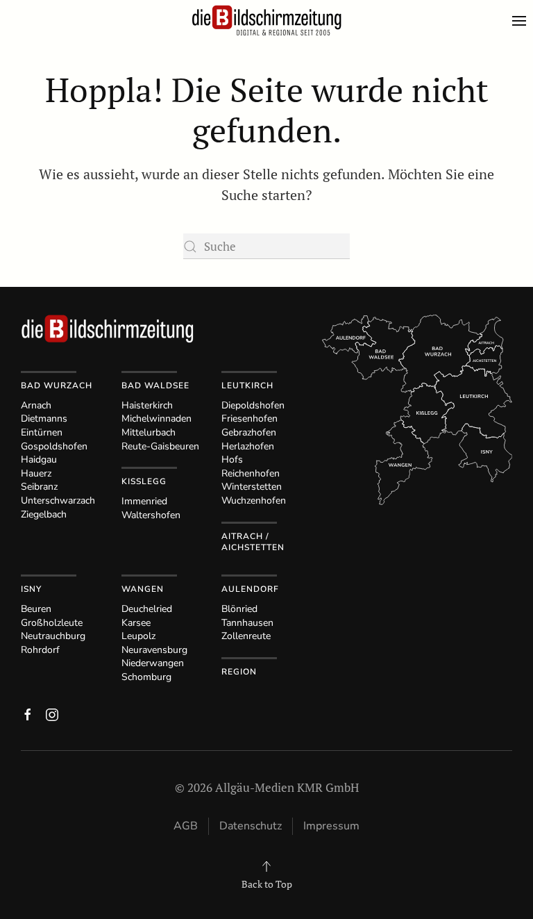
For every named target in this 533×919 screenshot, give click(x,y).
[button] (522, 21)
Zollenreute (246, 636)
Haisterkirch (147, 405)
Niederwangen (152, 663)
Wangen (142, 589)
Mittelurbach (148, 432)
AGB (186, 826)
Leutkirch (247, 385)
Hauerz (36, 473)
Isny (31, 589)
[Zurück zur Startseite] (266, 21)
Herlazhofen (247, 446)
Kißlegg (144, 481)
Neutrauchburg (53, 636)
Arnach (36, 405)
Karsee (136, 622)
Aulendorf (250, 589)
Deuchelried (146, 608)
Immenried (144, 501)
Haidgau (39, 459)
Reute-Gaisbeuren (160, 446)
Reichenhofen (250, 473)
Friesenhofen (249, 418)
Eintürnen (41, 432)
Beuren (36, 608)
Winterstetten (251, 486)
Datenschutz (250, 826)
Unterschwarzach (58, 500)
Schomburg (146, 677)
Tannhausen (247, 622)
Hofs (232, 459)
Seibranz (39, 486)
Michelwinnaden (156, 418)
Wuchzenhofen (253, 500)
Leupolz (138, 636)
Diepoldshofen (253, 405)
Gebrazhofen (248, 432)
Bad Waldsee (155, 385)
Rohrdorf (40, 649)
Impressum (331, 826)
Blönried (239, 608)
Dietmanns (44, 418)
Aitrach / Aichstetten (253, 542)
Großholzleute (52, 622)
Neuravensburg (154, 649)
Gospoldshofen (54, 446)
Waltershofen (150, 515)
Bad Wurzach (56, 385)
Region (239, 671)
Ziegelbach (44, 514)
